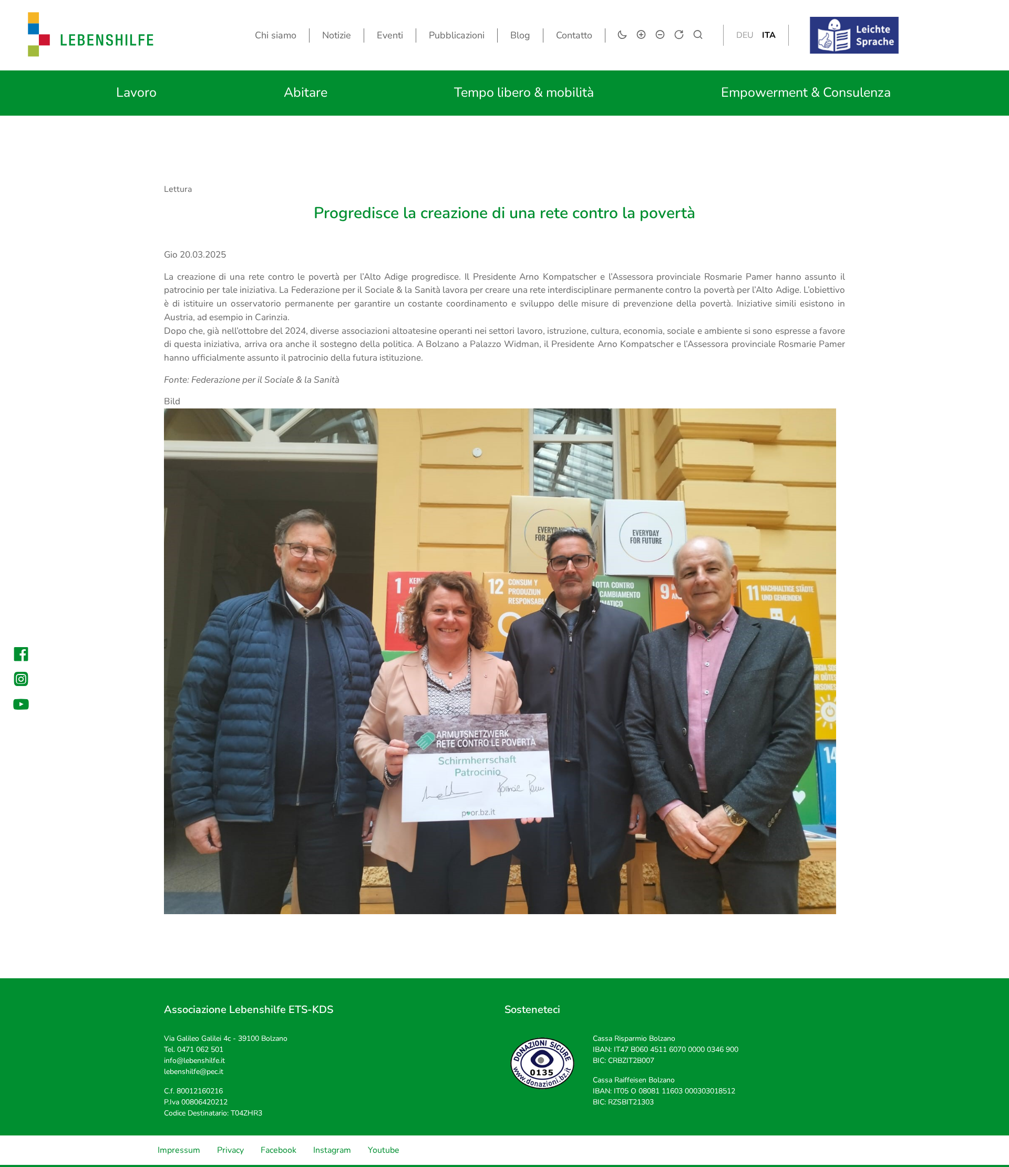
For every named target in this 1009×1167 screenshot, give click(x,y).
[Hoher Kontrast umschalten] (622, 34)
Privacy (230, 1150)
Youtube (383, 1150)
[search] (697, 34)
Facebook (278, 1150)
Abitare (305, 92)
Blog (520, 35)
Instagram (332, 1150)
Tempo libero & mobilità (524, 92)
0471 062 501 (200, 1050)
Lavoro (136, 92)
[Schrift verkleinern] (660, 34)
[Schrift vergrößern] (641, 34)
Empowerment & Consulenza (806, 92)
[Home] (91, 35)
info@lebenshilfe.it (194, 1061)
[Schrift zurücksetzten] (679, 34)
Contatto (574, 35)
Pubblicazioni (457, 35)
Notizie (336, 35)
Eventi (390, 35)
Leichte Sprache (865, 23)
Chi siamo (275, 35)
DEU (745, 35)
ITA (769, 35)
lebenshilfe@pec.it (193, 1072)
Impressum (179, 1150)
